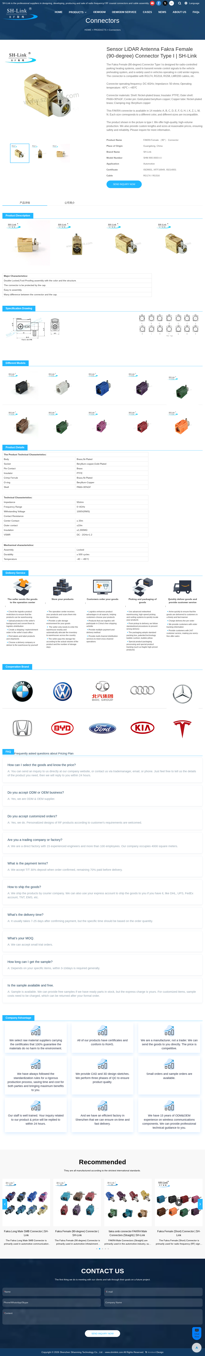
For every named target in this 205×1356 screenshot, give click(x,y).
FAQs (196, 12)
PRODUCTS (76, 12)
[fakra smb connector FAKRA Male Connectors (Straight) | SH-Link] (128, 1202)
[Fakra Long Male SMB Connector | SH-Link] (26, 1202)
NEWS (162, 12)
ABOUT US (179, 12)
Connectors (115, 30)
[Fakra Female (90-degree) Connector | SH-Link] (77, 1202)
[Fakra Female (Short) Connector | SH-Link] (179, 1202)
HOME (58, 12)
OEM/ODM (99, 12)
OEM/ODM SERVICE (124, 12)
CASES (147, 12)
